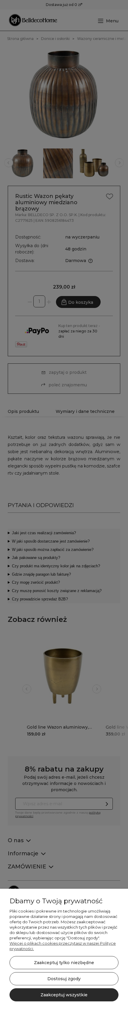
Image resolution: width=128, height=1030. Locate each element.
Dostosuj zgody (64, 978)
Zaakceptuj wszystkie (64, 995)
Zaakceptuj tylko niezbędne (64, 962)
